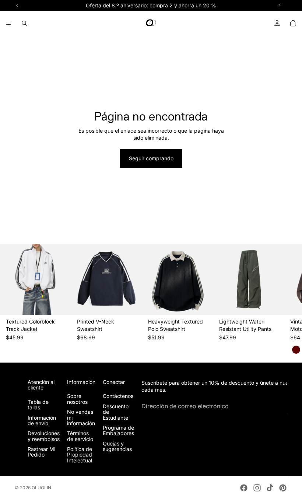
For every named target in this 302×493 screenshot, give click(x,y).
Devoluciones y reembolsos (44, 436)
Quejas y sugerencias (117, 446)
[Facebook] (243, 487)
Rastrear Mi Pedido (41, 452)
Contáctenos (118, 396)
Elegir (279, 304)
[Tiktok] (270, 487)
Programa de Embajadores (118, 430)
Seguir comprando (151, 158)
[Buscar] (24, 23)
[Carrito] (293, 23)
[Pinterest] (282, 487)
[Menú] (8, 23)
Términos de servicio (80, 436)
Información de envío (42, 420)
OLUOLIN (41, 487)
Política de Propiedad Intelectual (79, 455)
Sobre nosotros (77, 399)
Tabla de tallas (38, 404)
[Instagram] (257, 487)
